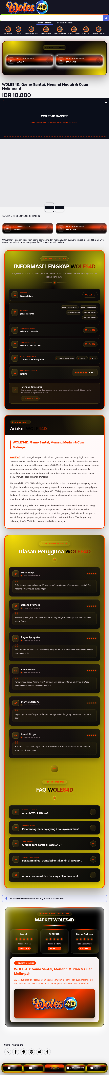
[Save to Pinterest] (31, 1051)
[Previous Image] (2, 153)
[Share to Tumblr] (47, 1051)
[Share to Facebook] (15, 1051)
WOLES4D (15, 457)
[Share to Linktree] (23, 1051)
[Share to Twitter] (7, 1051)
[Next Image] (106, 153)
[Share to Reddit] (39, 1051)
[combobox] (51, 18)
